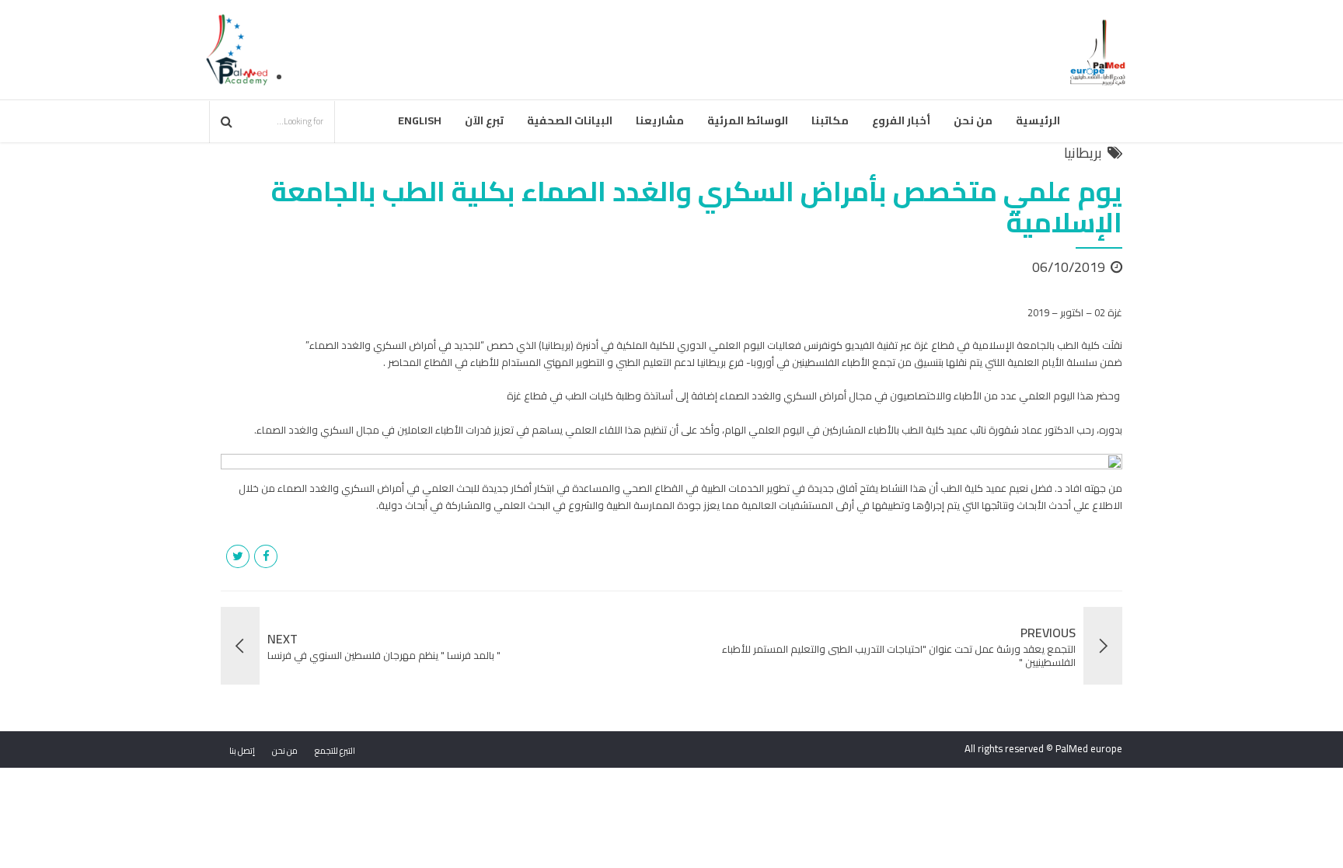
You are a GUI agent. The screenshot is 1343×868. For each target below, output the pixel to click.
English (419, 120)
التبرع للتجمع (335, 750)
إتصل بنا (242, 750)
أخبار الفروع (901, 120)
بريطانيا (1083, 153)
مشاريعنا (660, 120)
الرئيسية (1038, 120)
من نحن (973, 120)
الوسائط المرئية (747, 120)
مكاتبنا (830, 120)
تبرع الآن (484, 120)
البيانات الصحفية (569, 120)
